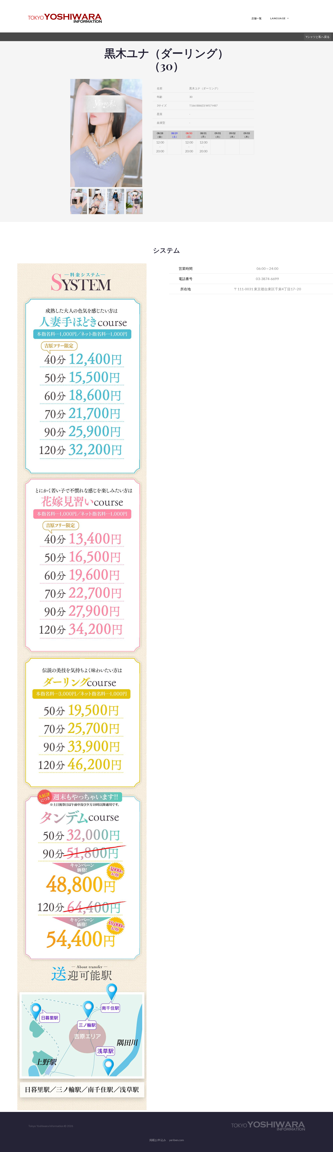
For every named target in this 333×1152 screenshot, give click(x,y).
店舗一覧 (256, 18)
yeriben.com (176, 1140)
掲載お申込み (157, 1140)
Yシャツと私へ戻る (318, 36)
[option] (106, 133)
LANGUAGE (277, 18)
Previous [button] (74, 201)
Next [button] (137, 201)
